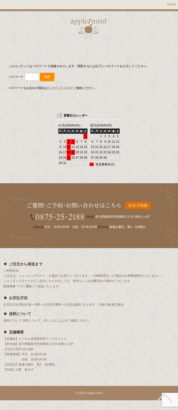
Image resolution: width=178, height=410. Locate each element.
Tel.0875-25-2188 (58, 88)
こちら (60, 320)
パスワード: (16, 77)
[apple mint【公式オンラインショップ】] (88, 36)
